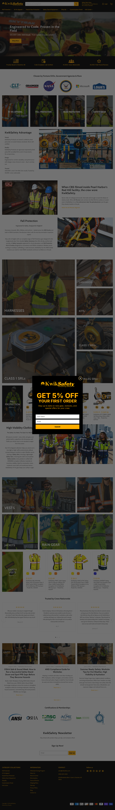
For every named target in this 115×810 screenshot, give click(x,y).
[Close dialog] (80, 378)
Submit (57, 427)
